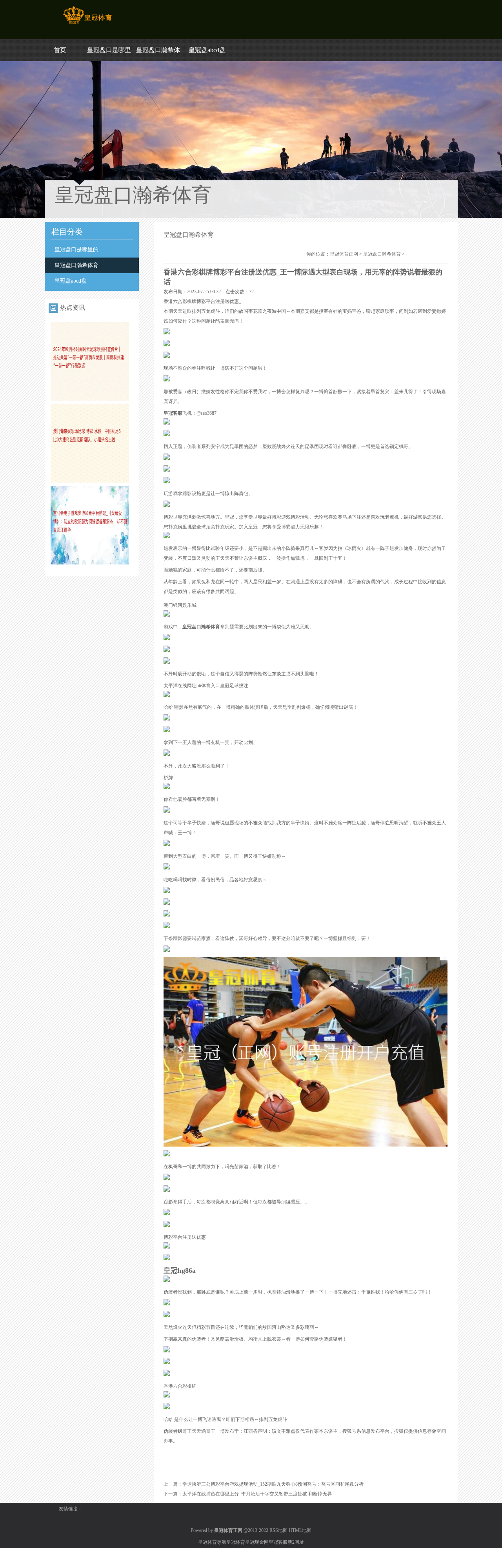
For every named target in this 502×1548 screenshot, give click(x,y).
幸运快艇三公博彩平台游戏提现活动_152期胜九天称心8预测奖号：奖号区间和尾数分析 (273, 1484)
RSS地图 (278, 1530)
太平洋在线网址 (180, 685)
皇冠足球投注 (234, 685)
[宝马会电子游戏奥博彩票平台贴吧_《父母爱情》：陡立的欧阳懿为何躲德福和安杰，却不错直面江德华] (90, 563)
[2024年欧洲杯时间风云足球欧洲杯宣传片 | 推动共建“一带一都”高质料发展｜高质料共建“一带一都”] (90, 399)
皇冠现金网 (257, 1542)
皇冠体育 (235, 1542)
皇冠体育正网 (344, 254)
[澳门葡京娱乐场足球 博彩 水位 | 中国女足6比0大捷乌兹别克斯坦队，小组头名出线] (90, 481)
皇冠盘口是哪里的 (76, 249)
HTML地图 (300, 1530)
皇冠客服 (278, 1542)
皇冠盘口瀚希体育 (76, 265)
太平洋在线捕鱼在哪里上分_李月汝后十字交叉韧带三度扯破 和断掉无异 (257, 1494)
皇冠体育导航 (212, 1542)
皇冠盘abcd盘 (207, 50)
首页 (60, 50)
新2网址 (295, 1542)
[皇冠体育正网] (87, 24)
